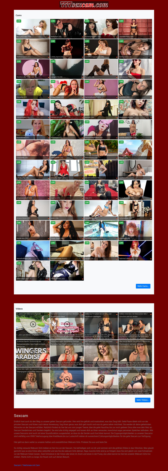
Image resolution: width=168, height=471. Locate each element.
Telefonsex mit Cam (31, 465)
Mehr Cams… (143, 286)
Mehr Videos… (143, 400)
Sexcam (17, 465)
